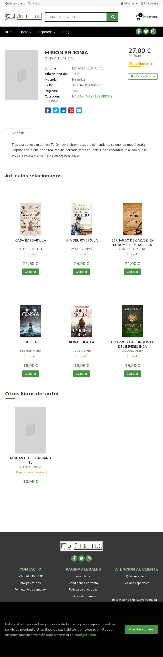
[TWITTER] (146, 31)
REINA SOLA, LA (81, 342)
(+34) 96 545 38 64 (30, 576)
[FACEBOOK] (139, 31)
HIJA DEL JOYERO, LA (81, 240)
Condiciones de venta (83, 583)
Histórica (78, 80)
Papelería (45, 32)
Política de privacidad (83, 590)
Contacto (34, 4)
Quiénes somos (15, 4)
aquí (49, 634)
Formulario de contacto (30, 590)
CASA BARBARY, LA (30, 240)
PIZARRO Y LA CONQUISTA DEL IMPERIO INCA (132, 344)
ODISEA (31, 342)
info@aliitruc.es (30, 583)
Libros (24, 32)
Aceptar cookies (141, 629)
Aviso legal (83, 576)
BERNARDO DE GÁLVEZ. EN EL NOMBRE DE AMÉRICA (132, 242)
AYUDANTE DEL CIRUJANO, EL (31, 460)
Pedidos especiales (136, 583)
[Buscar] (112, 17)
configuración (85, 634)
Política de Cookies (83, 596)
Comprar (30, 272)
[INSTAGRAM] (153, 31)
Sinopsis (18, 133)
